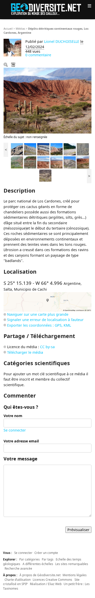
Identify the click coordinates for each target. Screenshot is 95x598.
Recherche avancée (18, 568)
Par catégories (29, 559)
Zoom (6, 65)
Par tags (47, 559)
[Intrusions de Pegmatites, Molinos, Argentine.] (69, 162)
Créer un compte (46, 553)
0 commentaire (38, 54)
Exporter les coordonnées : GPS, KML (39, 325)
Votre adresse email (21, 441)
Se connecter (15, 430)
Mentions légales (75, 575)
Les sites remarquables (71, 564)
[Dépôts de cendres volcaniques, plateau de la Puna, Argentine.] (43, 148)
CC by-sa (47, 346)
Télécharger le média (13, 65)
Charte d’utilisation (18, 579)
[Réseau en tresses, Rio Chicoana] (69, 148)
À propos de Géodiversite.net (40, 575)
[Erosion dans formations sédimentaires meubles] (30, 148)
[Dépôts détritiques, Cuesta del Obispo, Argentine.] (17, 162)
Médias (20, 28)
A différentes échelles (38, 564)
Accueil (8, 28)
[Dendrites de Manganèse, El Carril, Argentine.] (82, 148)
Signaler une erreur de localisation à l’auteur (45, 319)
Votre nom (13, 415)
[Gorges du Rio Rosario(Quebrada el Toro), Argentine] (17, 148)
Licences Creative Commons (52, 579)
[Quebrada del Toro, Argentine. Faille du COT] (56, 148)
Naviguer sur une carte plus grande (37, 314)
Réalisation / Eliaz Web (46, 584)
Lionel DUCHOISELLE (61, 41)
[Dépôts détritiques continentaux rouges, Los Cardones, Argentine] (43, 162)
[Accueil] (48, 9)
